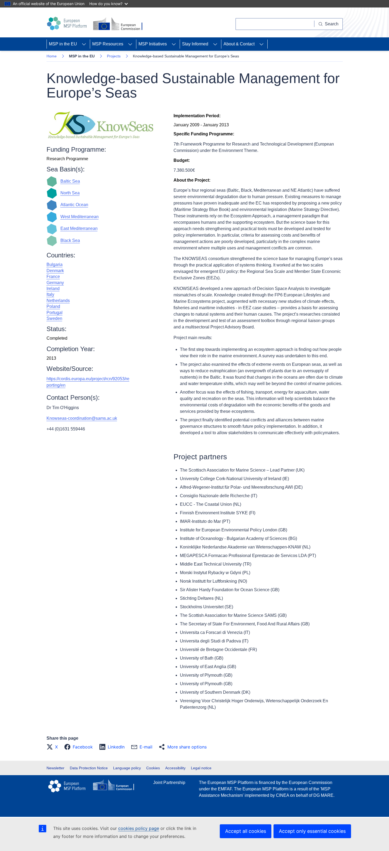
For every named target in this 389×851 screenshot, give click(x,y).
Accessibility (175, 768)
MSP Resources (107, 44)
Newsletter (55, 768)
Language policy (127, 768)
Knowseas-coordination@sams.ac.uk (82, 418)
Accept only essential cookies (312, 831)
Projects (114, 56)
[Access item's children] (84, 44)
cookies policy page (138, 828)
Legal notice (201, 768)
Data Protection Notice (89, 768)
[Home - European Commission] (119, 24)
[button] (54, 747)
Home (52, 56)
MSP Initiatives (152, 44)
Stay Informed (195, 44)
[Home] (68, 23)
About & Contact (239, 44)
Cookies (153, 768)
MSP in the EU (63, 44)
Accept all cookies (245, 831)
